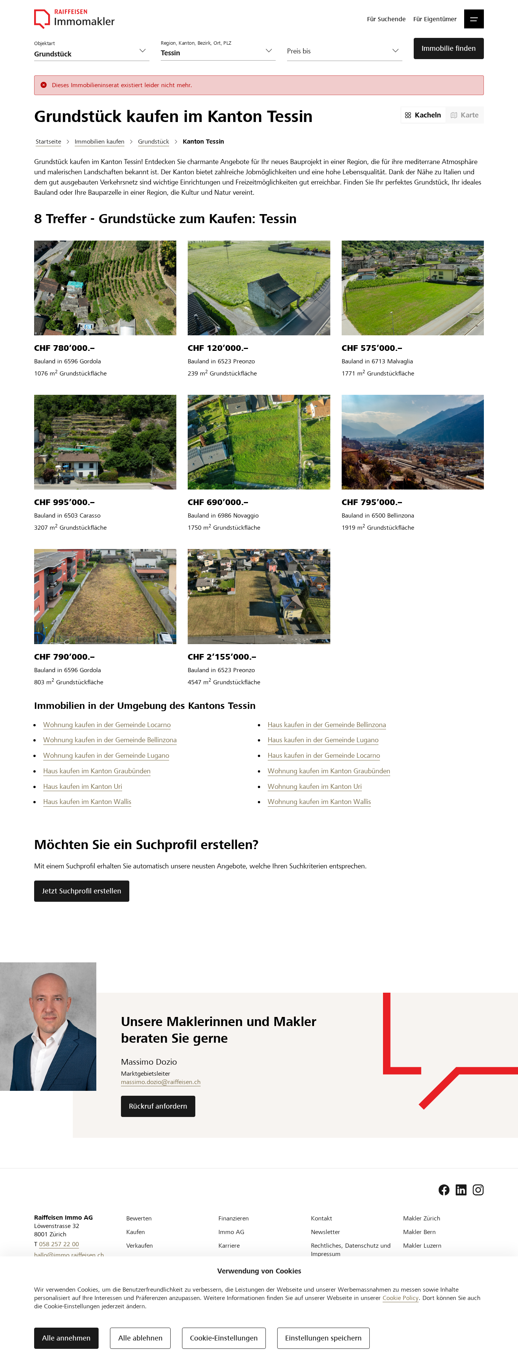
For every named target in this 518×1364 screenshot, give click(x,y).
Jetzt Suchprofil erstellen (81, 891)
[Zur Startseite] (74, 18)
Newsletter (325, 1232)
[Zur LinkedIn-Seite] (461, 1190)
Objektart (44, 44)
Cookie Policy (401, 1297)
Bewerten (139, 1218)
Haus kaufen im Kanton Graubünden (97, 771)
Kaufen (135, 1232)
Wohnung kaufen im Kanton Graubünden (329, 771)
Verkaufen (139, 1245)
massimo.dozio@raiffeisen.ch (161, 1082)
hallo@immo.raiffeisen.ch (69, 1255)
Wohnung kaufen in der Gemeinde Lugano (106, 755)
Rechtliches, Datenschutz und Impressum (351, 1250)
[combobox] (212, 52)
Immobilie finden (449, 48)
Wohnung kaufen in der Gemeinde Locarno (107, 725)
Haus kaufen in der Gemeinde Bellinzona (327, 725)
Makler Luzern (422, 1245)
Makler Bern (419, 1232)
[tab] (423, 115)
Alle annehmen (66, 1338)
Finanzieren (233, 1218)
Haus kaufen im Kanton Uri (82, 786)
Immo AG (231, 1232)
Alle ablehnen (140, 1338)
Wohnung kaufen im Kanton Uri (315, 786)
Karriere (229, 1245)
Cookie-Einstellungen (224, 1338)
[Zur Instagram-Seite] (478, 1190)
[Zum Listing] (105, 288)
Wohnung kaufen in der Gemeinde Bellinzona (110, 740)
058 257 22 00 (59, 1244)
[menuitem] (386, 18)
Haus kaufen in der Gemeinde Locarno (324, 755)
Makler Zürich (421, 1218)
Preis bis (299, 51)
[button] (474, 18)
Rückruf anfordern (158, 1106)
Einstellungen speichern (323, 1338)
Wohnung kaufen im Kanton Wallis (319, 802)
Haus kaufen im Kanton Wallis (87, 802)
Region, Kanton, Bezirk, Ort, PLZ (196, 43)
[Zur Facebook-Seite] (444, 1190)
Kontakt (321, 1218)
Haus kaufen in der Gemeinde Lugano (323, 740)
